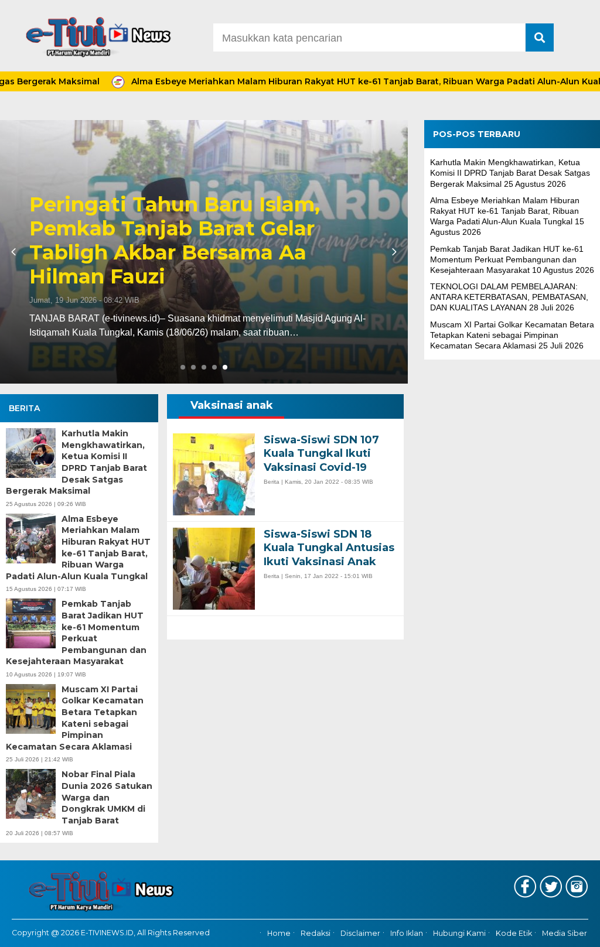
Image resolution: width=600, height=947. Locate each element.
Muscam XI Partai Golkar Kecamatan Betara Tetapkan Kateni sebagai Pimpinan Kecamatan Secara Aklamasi (75, 718)
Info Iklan (406, 933)
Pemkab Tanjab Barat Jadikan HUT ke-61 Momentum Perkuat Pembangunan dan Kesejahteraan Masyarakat (76, 632)
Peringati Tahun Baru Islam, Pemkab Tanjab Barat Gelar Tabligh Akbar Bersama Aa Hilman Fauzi (174, 240)
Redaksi (315, 933)
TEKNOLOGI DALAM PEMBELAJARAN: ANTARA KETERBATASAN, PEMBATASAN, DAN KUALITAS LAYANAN (509, 297)
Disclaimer (360, 933)
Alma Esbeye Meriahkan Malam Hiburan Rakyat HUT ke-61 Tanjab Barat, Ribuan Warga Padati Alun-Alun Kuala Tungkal (78, 548)
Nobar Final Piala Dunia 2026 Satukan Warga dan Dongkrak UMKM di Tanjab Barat (107, 797)
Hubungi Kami (459, 933)
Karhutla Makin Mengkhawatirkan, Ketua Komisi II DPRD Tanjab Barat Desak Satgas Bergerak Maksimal (76, 462)
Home (279, 933)
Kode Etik (514, 933)
